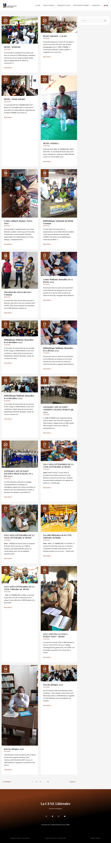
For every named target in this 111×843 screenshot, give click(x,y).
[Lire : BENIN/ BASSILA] (59, 108)
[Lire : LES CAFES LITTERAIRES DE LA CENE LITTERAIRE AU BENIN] (59, 451)
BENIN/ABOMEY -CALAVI (55, 36)
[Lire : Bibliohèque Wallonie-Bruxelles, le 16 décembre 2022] (20, 328)
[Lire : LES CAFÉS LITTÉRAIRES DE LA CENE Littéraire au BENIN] (20, 575)
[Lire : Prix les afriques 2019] (59, 673)
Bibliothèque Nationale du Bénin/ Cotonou (58, 222)
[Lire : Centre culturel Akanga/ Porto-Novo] (20, 193)
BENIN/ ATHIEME (12, 47)
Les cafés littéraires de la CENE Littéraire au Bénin (57, 536)
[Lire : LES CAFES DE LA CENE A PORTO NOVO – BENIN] (59, 598)
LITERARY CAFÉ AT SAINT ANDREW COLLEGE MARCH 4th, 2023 (58, 409)
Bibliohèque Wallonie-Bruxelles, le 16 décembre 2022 (19, 341)
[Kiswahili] (107, 5)
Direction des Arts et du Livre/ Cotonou (18, 293)
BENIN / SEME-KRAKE (14, 99)
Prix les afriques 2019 (53, 684)
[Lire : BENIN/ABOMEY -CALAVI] (59, 24)
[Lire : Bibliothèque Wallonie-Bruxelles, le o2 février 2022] (59, 332)
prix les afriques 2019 (14, 749)
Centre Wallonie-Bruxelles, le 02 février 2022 (58, 280)
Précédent (6, 782)
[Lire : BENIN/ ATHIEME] (20, 30)
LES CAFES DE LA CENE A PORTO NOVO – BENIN (55, 635)
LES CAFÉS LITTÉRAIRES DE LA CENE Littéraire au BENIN (19, 587)
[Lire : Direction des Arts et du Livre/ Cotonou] (20, 270)
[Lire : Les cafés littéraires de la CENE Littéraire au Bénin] (59, 518)
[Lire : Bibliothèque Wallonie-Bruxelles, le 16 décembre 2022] (20, 384)
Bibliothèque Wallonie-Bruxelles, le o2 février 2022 (58, 349)
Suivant (73, 782)
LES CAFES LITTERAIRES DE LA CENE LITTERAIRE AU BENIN (58, 465)
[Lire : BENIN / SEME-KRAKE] (20, 86)
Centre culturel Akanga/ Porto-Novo (18, 222)
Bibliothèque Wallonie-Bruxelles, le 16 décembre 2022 (19, 396)
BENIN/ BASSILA (51, 143)
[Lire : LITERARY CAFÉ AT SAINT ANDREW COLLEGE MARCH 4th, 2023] (59, 390)
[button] (41, 5)
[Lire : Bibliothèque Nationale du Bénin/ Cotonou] (59, 193)
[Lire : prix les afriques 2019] (20, 705)
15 (48, 782)
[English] (104, 5)
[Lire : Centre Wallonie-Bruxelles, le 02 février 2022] (59, 264)
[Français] (106, 5)
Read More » (8, 68)
